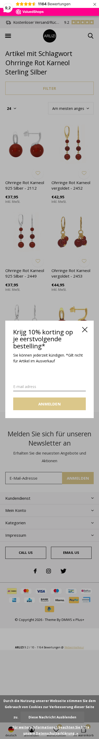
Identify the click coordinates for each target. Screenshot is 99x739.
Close (85, 330)
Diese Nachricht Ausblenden (52, 717)
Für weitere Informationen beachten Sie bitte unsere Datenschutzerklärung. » (50, 730)
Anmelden (49, 404)
